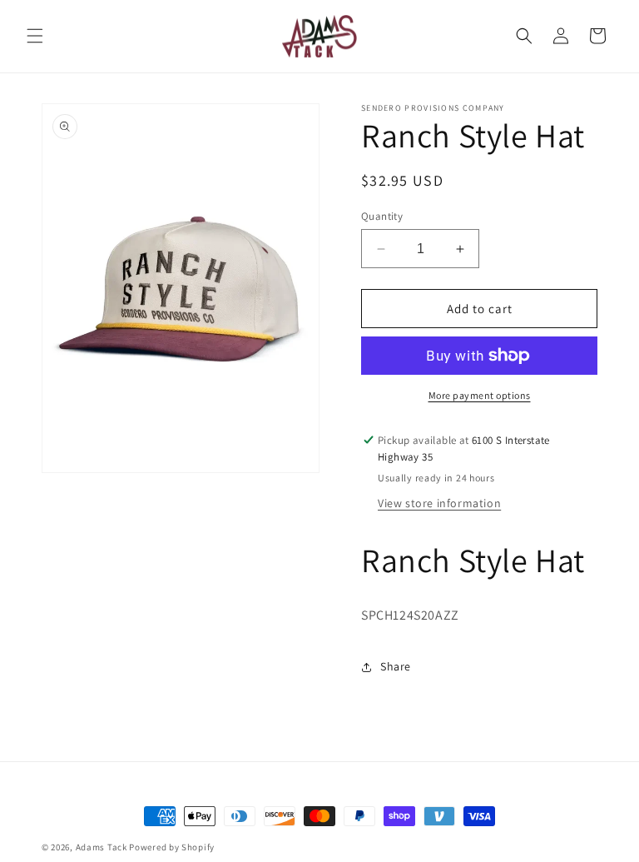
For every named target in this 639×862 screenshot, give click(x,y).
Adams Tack (101, 847)
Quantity (382, 216)
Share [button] (395, 666)
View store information (439, 503)
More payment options (479, 395)
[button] (35, 35)
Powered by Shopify (172, 847)
